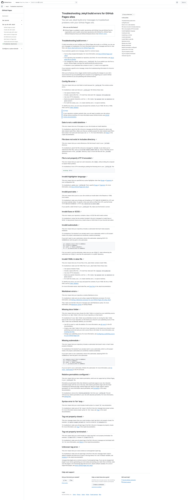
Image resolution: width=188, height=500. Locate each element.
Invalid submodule (70, 225)
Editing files (67, 396)
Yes (66, 480)
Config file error (68, 81)
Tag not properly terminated (74, 432)
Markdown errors (69, 291)
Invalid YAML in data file (72, 259)
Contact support (127, 482)
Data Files (92, 286)
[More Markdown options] (134, 14)
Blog (100, 494)
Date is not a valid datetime (73, 122)
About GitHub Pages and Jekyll (80, 187)
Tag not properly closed (72, 417)
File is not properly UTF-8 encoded (77, 158)
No (71, 480)
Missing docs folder (70, 309)
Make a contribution (99, 484)
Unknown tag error (70, 447)
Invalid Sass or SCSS (71, 212)
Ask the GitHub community (129, 480)
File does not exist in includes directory (78, 139)
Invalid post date (69, 192)
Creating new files (69, 331)
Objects (81, 442)
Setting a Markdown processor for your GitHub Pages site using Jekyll (91, 300)
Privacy (78, 494)
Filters (107, 132)
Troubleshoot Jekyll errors (16, 6)
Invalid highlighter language (74, 177)
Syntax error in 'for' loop (72, 401)
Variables (64, 457)
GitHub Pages (7, 10)
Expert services (94, 494)
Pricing (87, 494)
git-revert (103, 324)
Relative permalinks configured (75, 374)
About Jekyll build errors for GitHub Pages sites (81, 48)
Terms (74, 494)
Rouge (102, 180)
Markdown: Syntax (76, 304)
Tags (98, 410)
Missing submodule (70, 340)
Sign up (184, 2)
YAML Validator (74, 107)
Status (83, 494)
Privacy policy (65, 483)
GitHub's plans (103, 33)
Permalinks (96, 388)
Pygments (109, 180)
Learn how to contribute (96, 487)
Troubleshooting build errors (74, 41)
